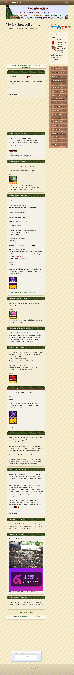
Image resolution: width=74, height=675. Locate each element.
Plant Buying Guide (57, 106)
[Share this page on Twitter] (55, 27)
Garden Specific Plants (58, 99)
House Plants (55, 103)
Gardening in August (58, 84)
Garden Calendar (56, 80)
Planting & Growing (57, 91)
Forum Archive (56, 76)
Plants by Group (56, 95)
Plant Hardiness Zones (58, 110)
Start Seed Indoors (57, 118)
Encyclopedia (55, 141)
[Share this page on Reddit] (62, 27)
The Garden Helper (14, 2)
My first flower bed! (35, 65)
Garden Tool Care (57, 122)
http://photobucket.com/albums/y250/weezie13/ (22, 292)
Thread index (28, 67)
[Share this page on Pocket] (65, 27)
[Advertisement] (26, 46)
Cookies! (54, 144)
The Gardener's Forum (58, 72)
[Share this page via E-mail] (69, 27)
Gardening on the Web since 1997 (52, 15)
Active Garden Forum (26, 612)
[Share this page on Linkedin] (59, 27)
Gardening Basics (57, 87)
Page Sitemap (44, 667)
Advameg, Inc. (36, 667)
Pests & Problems (57, 114)
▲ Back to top (37, 672)
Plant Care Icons (56, 129)
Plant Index (55, 137)
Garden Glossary (56, 125)
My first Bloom (21, 65)
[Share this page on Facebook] (52, 27)
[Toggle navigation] (66, 2)
